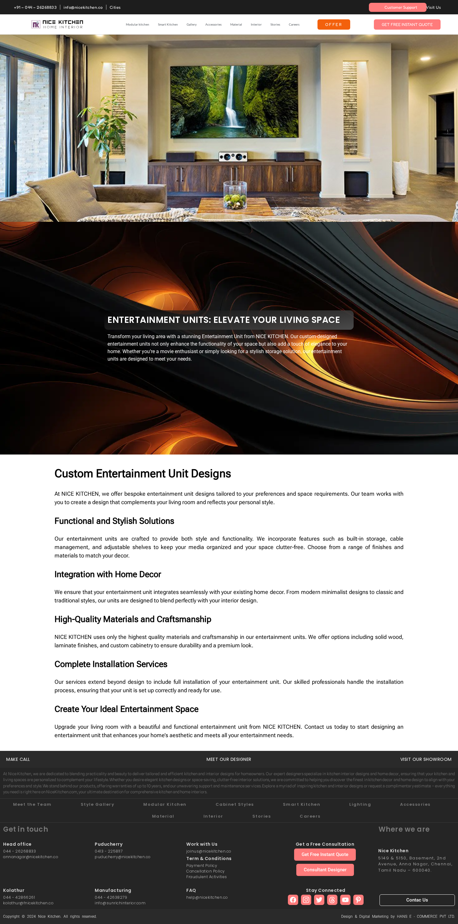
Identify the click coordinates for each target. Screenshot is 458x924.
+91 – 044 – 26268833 (35, 7)
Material (236, 24)
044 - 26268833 (19, 851)
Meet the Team (32, 804)
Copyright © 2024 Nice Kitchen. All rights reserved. (50, 916)
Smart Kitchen (168, 24)
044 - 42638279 (111, 897)
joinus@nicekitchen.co (208, 851)
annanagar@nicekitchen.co (30, 856)
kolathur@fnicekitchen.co (28, 903)
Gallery (192, 24)
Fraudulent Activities (206, 876)
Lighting (360, 804)
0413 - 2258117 (108, 851)
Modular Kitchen (165, 804)
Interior (256, 24)
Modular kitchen (137, 24)
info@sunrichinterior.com (120, 903)
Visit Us (433, 7)
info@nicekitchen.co (83, 7)
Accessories (213, 24)
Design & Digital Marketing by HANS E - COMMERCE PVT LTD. (398, 916)
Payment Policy (201, 865)
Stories (275, 24)
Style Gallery (98, 804)
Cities (115, 7)
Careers (294, 24)
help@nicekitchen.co (207, 897)
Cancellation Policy (205, 871)
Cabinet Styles (235, 804)
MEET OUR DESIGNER (229, 759)
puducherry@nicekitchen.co (123, 856)
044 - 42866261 (19, 897)
